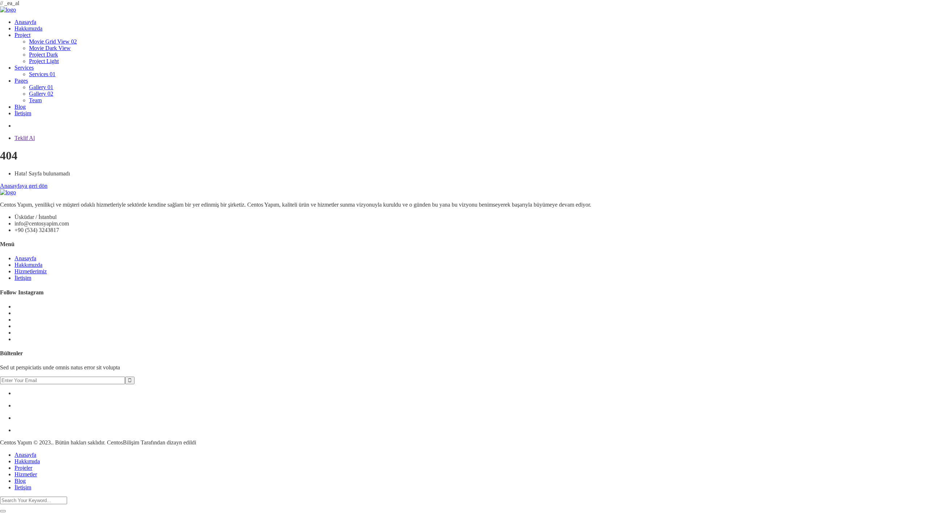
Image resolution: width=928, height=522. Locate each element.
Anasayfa (25, 22)
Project (22, 35)
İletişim (22, 113)
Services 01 (42, 74)
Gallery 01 (41, 87)
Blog (20, 107)
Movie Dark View (50, 48)
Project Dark (43, 54)
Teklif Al (24, 138)
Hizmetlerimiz (30, 271)
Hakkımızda (28, 28)
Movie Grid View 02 (53, 41)
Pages (21, 81)
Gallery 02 (41, 94)
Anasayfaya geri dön (23, 186)
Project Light (44, 61)
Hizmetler (25, 474)
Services (24, 68)
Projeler (23, 468)
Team (35, 100)
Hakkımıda (27, 461)
